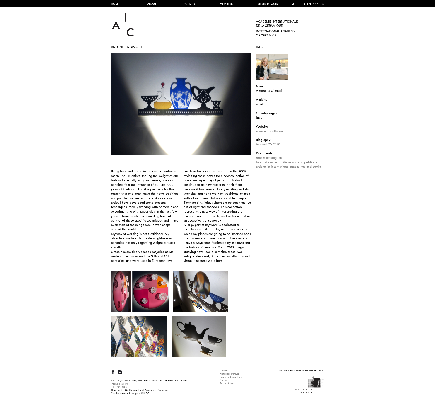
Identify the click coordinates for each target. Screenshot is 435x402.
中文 (316, 3)
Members (226, 3)
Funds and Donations (231, 377)
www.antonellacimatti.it (273, 131)
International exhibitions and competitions (286, 162)
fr (303, 3)
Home (115, 3)
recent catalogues (269, 158)
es (322, 3)
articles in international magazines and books (288, 166)
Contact (224, 380)
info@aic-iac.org (119, 384)
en (309, 3)
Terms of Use (226, 383)
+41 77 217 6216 (119, 387)
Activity (189, 3)
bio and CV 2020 (268, 144)
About (151, 3)
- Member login (267, 3)
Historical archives (229, 374)
